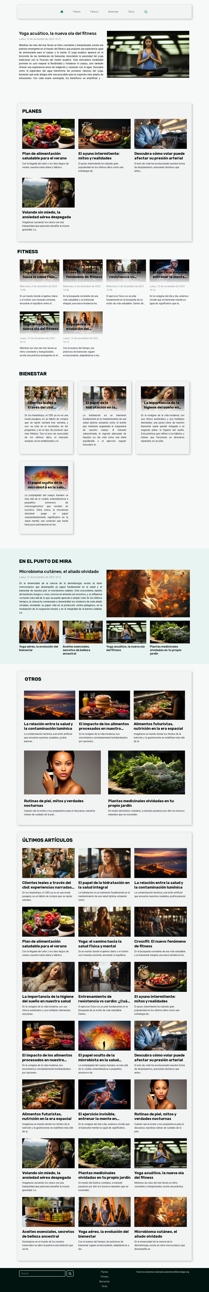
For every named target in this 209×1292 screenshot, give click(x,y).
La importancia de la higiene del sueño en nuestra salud (161, 407)
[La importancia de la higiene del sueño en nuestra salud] (162, 398)
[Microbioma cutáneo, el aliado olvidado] (148, 593)
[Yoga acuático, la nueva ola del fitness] (148, 54)
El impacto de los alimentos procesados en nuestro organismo (104, 728)
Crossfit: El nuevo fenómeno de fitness (84, 274)
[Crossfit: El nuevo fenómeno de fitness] (160, 921)
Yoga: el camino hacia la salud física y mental (40, 276)
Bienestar (113, 11)
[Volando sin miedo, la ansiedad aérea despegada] (48, 192)
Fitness (94, 11)
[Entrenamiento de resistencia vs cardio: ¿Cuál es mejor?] (104, 976)
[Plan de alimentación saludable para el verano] (48, 133)
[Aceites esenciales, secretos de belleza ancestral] (83, 632)
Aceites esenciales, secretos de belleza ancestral (76, 650)
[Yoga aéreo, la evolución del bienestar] (39, 632)
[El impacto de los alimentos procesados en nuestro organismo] (104, 705)
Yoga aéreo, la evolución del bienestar (78, 328)
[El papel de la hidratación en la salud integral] (104, 398)
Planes (76, 11)
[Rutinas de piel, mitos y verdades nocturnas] (62, 772)
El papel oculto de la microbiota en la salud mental (47, 487)
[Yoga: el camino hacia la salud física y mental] (104, 921)
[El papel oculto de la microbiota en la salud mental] (46, 478)
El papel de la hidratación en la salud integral (100, 407)
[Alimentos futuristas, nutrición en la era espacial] (159, 705)
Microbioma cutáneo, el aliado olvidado (59, 571)
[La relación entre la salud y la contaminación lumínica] (49, 705)
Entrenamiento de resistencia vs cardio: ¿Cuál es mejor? (125, 279)
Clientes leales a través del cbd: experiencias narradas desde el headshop (47, 887)
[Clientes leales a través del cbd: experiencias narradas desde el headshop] (46, 398)
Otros (131, 11)
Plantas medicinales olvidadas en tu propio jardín (165, 650)
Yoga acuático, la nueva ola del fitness (58, 33)
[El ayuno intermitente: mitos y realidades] (104, 133)
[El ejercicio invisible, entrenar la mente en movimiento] (104, 1094)
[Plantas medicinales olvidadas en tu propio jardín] (170, 632)
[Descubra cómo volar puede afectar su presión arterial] (160, 133)
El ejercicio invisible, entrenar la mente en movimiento (170, 276)
